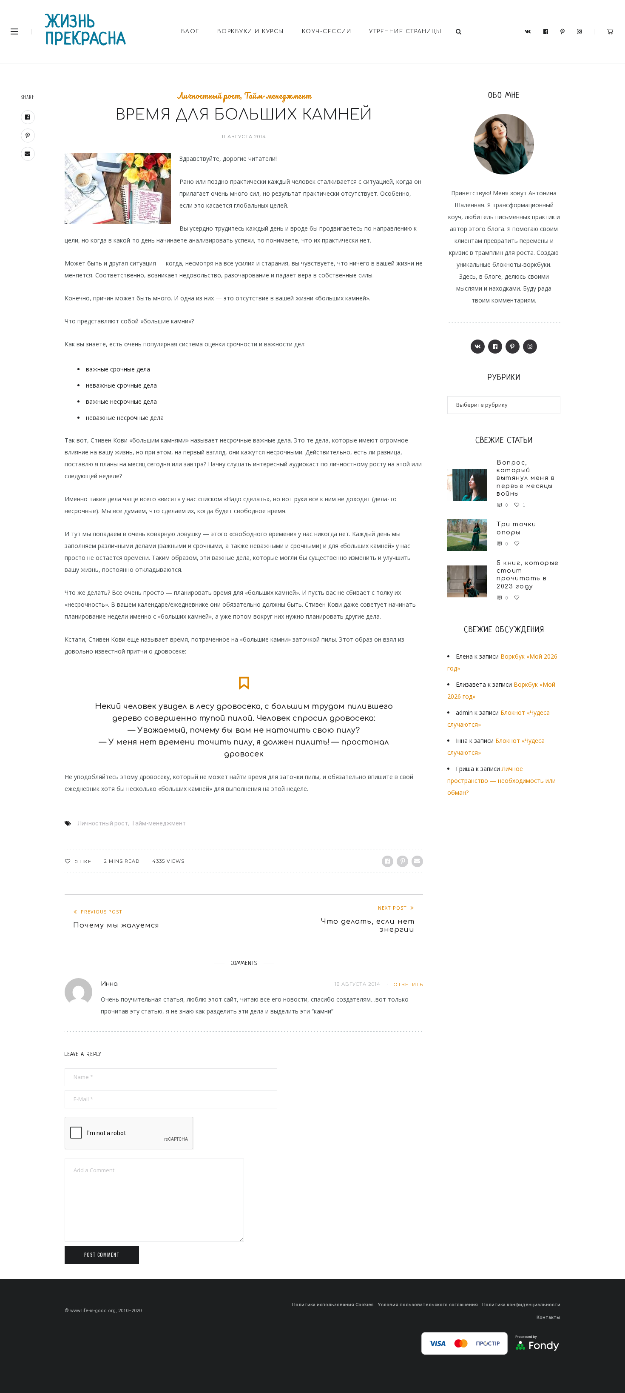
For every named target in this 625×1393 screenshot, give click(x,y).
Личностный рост (208, 95)
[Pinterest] (562, 32)
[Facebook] (545, 32)
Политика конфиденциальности (521, 1304)
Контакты (548, 1317)
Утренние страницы (405, 31)
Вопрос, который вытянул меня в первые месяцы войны (526, 478)
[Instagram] (579, 32)
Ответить (408, 985)
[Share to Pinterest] (402, 861)
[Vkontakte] (528, 32)
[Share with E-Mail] (417, 861)
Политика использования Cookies (333, 1304)
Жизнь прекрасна (85, 31)
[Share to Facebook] (387, 861)
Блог (190, 31)
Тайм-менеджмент (277, 95)
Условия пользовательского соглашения (428, 1304)
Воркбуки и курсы (250, 31)
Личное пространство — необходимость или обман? (501, 780)
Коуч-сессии (327, 31)
